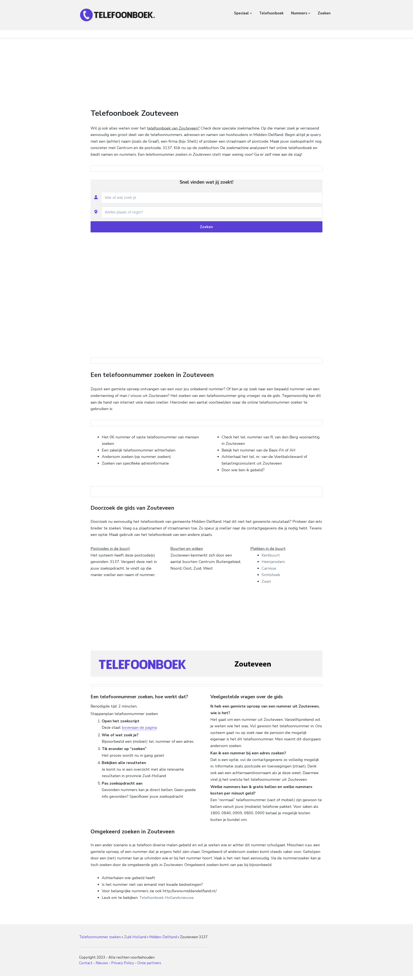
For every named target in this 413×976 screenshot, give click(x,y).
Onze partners (149, 963)
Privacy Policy (122, 963)
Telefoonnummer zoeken (100, 937)
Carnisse (269, 568)
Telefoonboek (271, 13)
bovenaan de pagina (139, 727)
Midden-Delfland (163, 937)
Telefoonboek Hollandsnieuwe (166, 897)
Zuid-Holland (135, 937)
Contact (85, 963)
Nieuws (102, 963)
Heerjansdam (273, 561)
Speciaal (241, 13)
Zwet (266, 581)
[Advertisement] (206, 73)
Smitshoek (271, 574)
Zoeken (324, 13)
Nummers (299, 13)
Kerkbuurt (271, 555)
